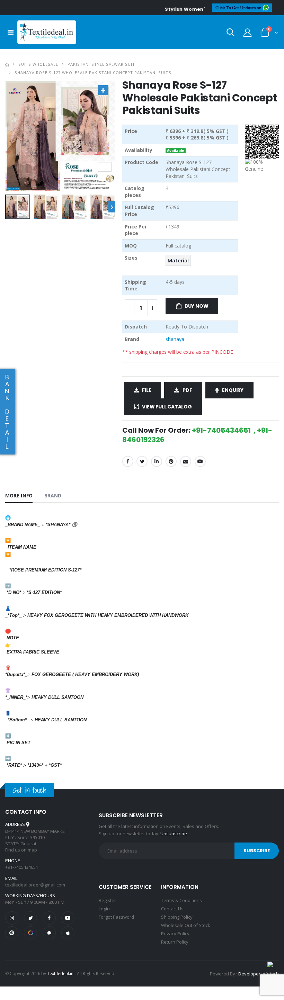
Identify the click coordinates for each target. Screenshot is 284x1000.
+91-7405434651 (21, 867)
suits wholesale (38, 64)
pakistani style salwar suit (101, 64)
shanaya (175, 339)
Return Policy (174, 942)
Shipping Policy (177, 917)
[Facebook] (127, 461)
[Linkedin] (156, 461)
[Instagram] (11, 918)
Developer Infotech (258, 974)
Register (107, 900)
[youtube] (200, 461)
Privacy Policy (175, 933)
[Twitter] (142, 461)
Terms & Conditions (181, 900)
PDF (187, 390)
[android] (49, 932)
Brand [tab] (53, 495)
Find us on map (21, 850)
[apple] (67, 932)
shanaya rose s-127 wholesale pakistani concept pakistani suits (93, 72)
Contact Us (172, 909)
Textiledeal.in (60, 973)
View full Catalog (167, 406)
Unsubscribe (173, 833)
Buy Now (196, 306)
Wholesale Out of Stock (185, 925)
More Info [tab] (19, 495)
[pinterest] (11, 932)
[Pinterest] (171, 461)
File (146, 390)
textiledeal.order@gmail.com (35, 885)
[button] (230, 33)
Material (178, 260)
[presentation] (111, 207)
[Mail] (185, 461)
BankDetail (7, 411)
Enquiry (232, 390)
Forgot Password (116, 917)
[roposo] (30, 932)
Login (104, 909)
